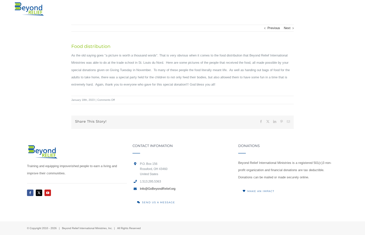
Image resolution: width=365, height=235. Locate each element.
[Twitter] (39, 193)
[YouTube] (47, 193)
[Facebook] (30, 193)
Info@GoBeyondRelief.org (157, 188)
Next (287, 28)
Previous (273, 28)
